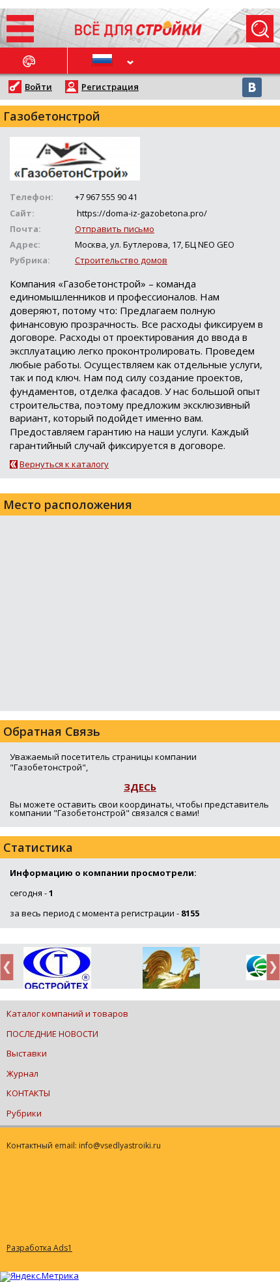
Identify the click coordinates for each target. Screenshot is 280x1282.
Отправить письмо (114, 229)
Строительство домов (121, 260)
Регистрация (110, 87)
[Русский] (104, 61)
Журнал (22, 1073)
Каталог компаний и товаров (67, 1013)
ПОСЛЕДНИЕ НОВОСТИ (52, 1034)
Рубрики (24, 1113)
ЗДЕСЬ (140, 786)
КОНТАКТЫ (28, 1093)
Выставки (27, 1053)
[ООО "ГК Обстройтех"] (57, 969)
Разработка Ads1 (39, 1247)
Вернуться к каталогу (64, 464)
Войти (38, 87)
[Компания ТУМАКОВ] (171, 970)
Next (269, 967)
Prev (10, 967)
